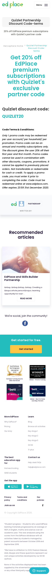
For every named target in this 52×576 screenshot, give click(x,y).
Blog (30, 422)
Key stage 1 (33, 431)
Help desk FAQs (34, 462)
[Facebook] (25, 325)
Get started (26, 349)
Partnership (34, 203)
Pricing (7, 426)
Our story (8, 431)
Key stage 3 (33, 440)
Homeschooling (11, 468)
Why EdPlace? (10, 422)
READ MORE (26, 298)
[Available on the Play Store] (33, 487)
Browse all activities (36, 426)
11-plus (31, 449)
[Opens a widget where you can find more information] (39, 571)
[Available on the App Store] (13, 487)
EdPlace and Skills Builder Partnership (21, 278)
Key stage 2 (33, 435)
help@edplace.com (36, 467)
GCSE (30, 445)
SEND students (10, 473)
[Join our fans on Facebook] (42, 505)
